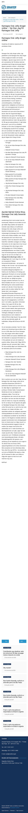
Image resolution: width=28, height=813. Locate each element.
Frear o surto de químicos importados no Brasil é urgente (13, 711)
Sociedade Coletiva (14, 807)
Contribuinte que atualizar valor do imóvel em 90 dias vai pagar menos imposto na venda (13, 653)
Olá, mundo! (7, 668)
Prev (6, 641)
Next (22, 641)
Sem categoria (19, 34)
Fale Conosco (19, 810)
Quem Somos (5, 810)
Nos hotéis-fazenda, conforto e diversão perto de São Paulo (13, 681)
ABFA (3, 2)
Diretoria (12, 810)
